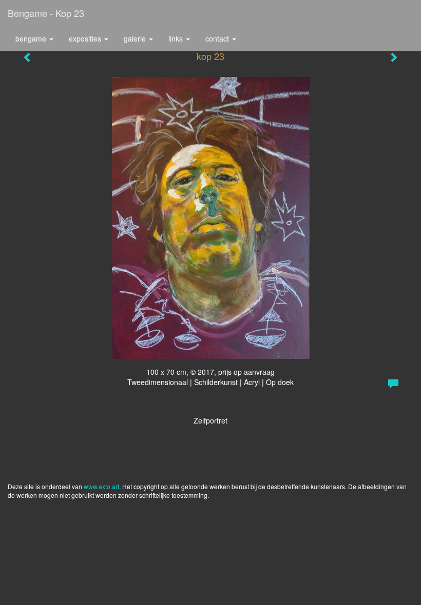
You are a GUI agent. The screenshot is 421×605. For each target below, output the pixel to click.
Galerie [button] (136, 38)
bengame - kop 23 (46, 12)
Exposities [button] (86, 38)
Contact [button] (218, 38)
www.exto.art (101, 486)
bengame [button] (31, 38)
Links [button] (176, 38)
